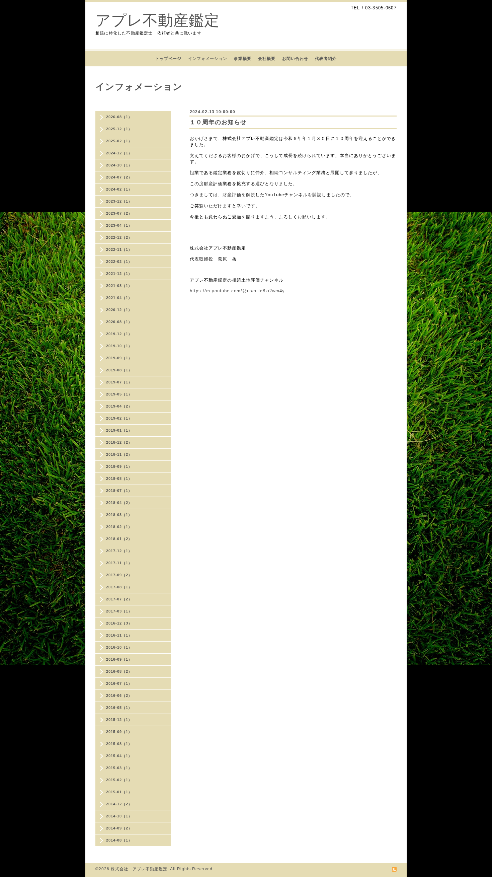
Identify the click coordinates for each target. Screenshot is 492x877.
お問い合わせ (295, 58)
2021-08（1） (119, 286)
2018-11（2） (119, 454)
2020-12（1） (119, 310)
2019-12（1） (119, 334)
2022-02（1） (119, 262)
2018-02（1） (119, 527)
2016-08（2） (119, 671)
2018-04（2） (119, 503)
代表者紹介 (326, 58)
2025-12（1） (119, 129)
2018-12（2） (119, 442)
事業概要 (242, 58)
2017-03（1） (119, 611)
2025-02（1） (119, 141)
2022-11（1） (119, 249)
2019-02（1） (119, 418)
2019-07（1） (119, 382)
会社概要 (266, 58)
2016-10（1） (119, 647)
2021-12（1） (119, 274)
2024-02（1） (119, 189)
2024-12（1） (119, 153)
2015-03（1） (119, 768)
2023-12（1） (119, 201)
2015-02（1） (119, 780)
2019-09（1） (119, 358)
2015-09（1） (119, 732)
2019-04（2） (119, 406)
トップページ (168, 58)
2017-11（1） (119, 563)
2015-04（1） (119, 756)
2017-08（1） (119, 587)
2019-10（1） (119, 346)
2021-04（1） (119, 298)
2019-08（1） (119, 370)
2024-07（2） (119, 177)
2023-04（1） (119, 225)
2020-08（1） (119, 322)
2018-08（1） (119, 479)
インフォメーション (207, 58)
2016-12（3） (119, 623)
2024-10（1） (119, 165)
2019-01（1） (119, 430)
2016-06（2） (119, 695)
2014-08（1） (119, 840)
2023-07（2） (119, 213)
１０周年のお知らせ (218, 122)
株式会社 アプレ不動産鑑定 (139, 869)
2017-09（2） (119, 575)
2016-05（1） (119, 708)
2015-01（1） (119, 792)
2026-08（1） (119, 117)
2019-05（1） (119, 394)
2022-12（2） (119, 237)
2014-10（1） (119, 816)
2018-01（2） (119, 539)
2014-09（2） (119, 828)
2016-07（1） (119, 683)
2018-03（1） (119, 515)
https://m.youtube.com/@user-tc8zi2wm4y (237, 290)
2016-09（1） (119, 659)
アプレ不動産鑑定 (157, 20)
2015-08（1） (119, 744)
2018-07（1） (119, 491)
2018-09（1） (119, 466)
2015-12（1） (119, 720)
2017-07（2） (119, 599)
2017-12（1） (119, 551)
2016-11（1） (119, 635)
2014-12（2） (119, 804)
